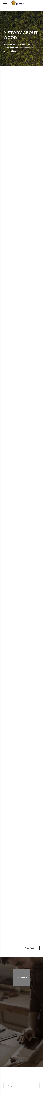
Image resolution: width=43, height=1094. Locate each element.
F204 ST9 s (13, 412)
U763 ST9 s (13, 762)
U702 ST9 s (13, 678)
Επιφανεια (29, 128)
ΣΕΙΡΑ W (11, 136)
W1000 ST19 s (15, 229)
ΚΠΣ (28, 581)
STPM (19, 581)
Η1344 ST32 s (15, 517)
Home (17, 1040)
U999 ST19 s (14, 928)
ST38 (18, 294)
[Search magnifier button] (37, 1085)
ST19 (18, 211)
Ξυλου (29, 503)
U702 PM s (12, 595)
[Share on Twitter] (7, 159)
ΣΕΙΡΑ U (22, 586)
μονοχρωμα (32, 132)
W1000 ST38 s (15, 312)
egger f (7, 826)
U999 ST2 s (13, 845)
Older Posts (29, 948)
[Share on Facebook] (4, 159)
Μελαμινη (17, 132)
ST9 (17, 128)
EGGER (8, 128)
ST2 (17, 826)
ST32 (18, 498)
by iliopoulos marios (27, 153)
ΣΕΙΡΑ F (30, 403)
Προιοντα (25, 1040)
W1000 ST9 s (14, 146)
